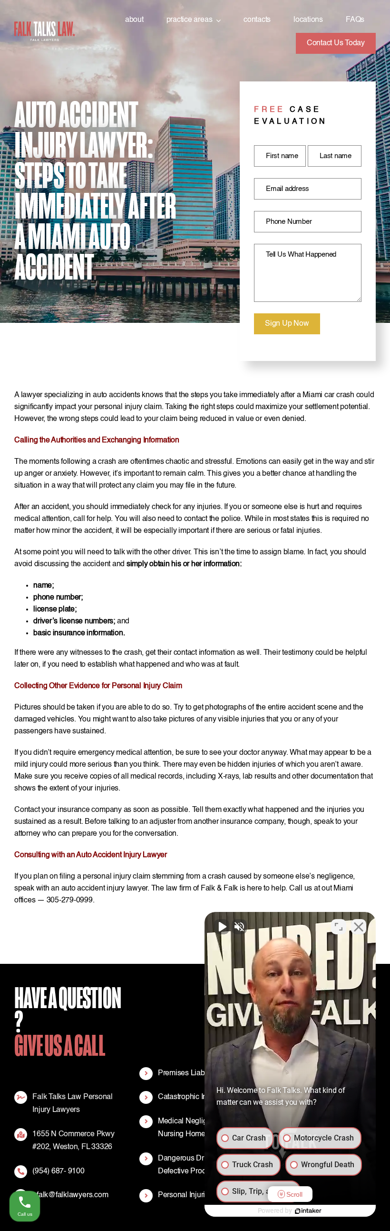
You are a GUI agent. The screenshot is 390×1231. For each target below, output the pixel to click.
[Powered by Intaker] (308, 1211)
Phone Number (289, 221)
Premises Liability (187, 1073)
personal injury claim (128, 407)
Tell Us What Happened (301, 254)
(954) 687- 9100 (58, 1171)
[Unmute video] (221, 926)
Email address (287, 188)
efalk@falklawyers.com (70, 1195)
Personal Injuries (185, 1195)
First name (282, 156)
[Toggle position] (338, 926)
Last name (335, 156)
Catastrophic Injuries (191, 1097)
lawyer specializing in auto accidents (80, 395)
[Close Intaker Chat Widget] (358, 926)
